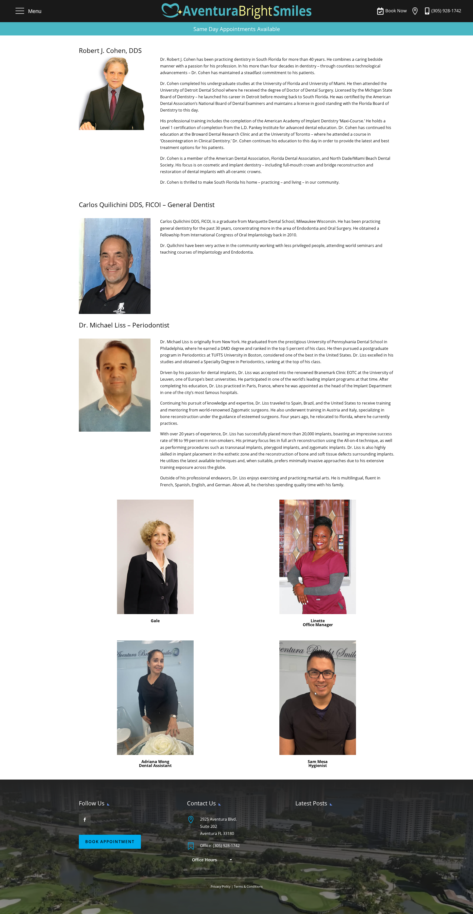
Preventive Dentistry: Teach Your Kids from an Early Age (344, 843)
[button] (28, 11)
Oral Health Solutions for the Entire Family (333, 818)
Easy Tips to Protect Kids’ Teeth (322, 831)
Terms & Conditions (248, 886)
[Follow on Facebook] (85, 820)
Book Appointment (110, 841)
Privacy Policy (221, 886)
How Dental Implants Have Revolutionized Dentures (342, 856)
